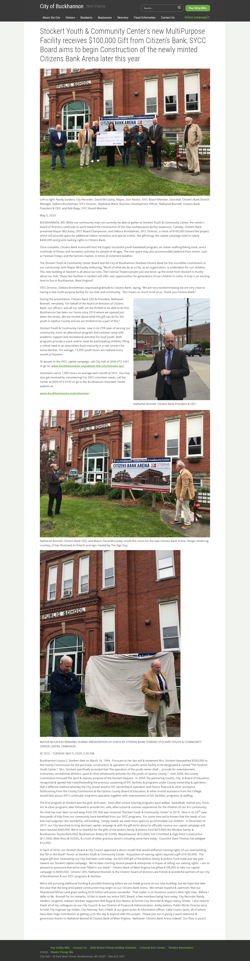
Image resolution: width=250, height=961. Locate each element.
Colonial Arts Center (152, 947)
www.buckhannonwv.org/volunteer (64, 393)
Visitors (70, 17)
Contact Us (168, 17)
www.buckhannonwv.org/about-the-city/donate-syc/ (87, 366)
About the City (51, 17)
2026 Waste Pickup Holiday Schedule (113, 947)
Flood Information (145, 17)
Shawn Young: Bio (62, 952)
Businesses (105, 17)
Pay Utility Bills (197, 8)
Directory (122, 17)
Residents (86, 17)
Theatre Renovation (180, 947)
